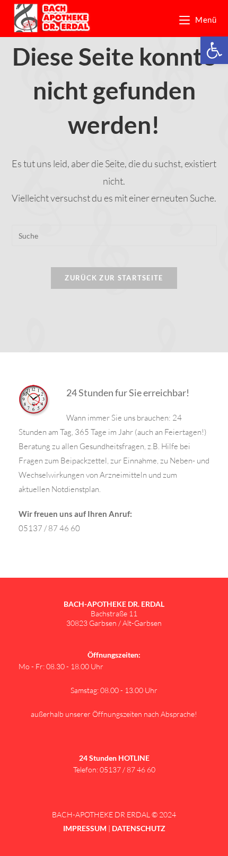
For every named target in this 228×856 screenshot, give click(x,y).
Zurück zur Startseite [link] (114, 278)
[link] (214, 50)
